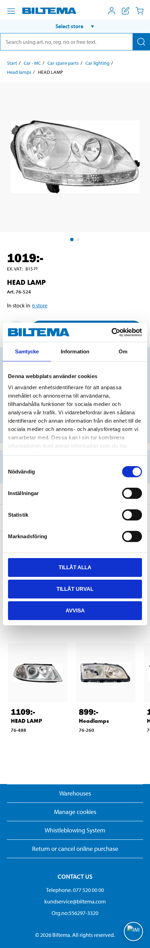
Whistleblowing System (75, 830)
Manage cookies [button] (75, 812)
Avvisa (75, 610)
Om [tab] (123, 351)
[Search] (141, 41)
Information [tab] (75, 351)
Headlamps (94, 720)
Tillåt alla (75, 567)
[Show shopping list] (126, 10)
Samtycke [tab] (27, 351)
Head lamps (19, 72)
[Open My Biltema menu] (112, 10)
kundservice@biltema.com (75, 901)
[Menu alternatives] (11, 11)
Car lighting (97, 63)
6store (39, 305)
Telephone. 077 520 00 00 (75, 889)
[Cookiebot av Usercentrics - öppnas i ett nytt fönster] (111, 332)
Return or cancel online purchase (75, 849)
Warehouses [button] (75, 793)
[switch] (132, 493)
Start (12, 63)
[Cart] (140, 10)
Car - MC (32, 63)
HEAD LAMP (26, 720)
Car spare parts (63, 63)
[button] (75, 26)
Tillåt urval (75, 589)
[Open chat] (133, 931)
